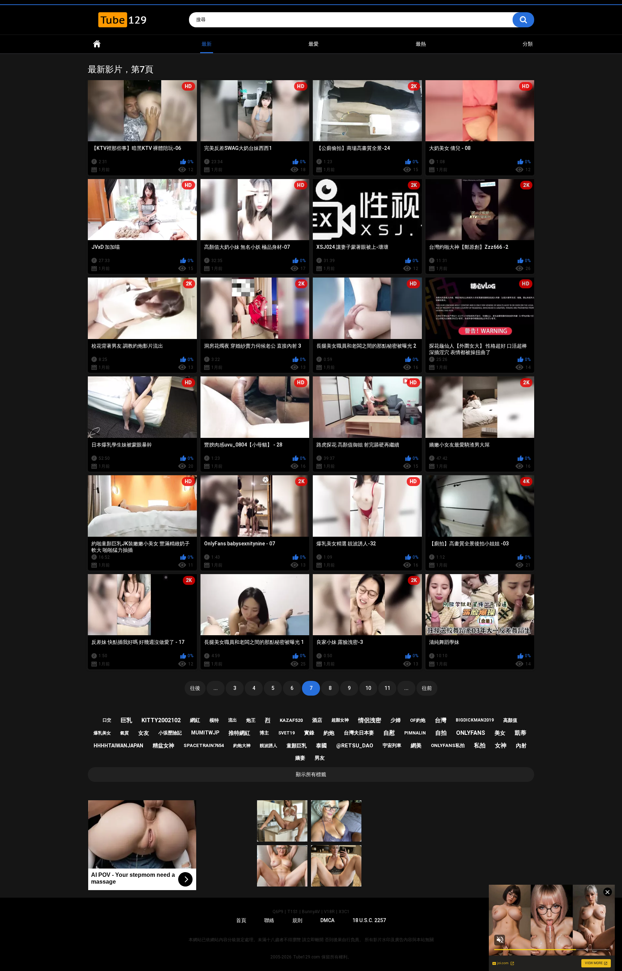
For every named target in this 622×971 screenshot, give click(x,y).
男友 (320, 758)
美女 (500, 733)
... (215, 688)
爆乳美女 (102, 733)
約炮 (329, 733)
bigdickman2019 (475, 720)
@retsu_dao (354, 745)
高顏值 (510, 720)
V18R (329, 911)
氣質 (124, 733)
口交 (107, 720)
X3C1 (344, 911)
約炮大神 (242, 745)
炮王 (251, 720)
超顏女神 (340, 720)
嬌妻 (300, 758)
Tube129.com (306, 956)
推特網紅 (239, 733)
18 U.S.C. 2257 (369, 920)
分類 (528, 44)
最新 (207, 44)
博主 (264, 733)
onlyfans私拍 (448, 745)
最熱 (421, 44)
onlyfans (470, 732)
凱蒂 (520, 732)
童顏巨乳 (297, 745)
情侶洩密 (369, 720)
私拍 (480, 745)
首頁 (97, 44)
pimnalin (415, 733)
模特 (214, 720)
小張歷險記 (170, 733)
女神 (500, 745)
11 (387, 688)
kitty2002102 (161, 720)
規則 (297, 920)
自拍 (441, 732)
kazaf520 (291, 720)
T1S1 (292, 911)
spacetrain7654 (204, 745)
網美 (416, 745)
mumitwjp (205, 733)
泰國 (321, 745)
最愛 (313, 44)
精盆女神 (163, 745)
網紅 (195, 720)
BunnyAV (311, 911)
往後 (195, 688)
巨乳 (126, 720)
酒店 (317, 720)
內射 (521, 745)
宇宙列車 (392, 745)
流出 (232, 720)
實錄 (309, 733)
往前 (427, 688)
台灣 (440, 720)
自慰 (389, 732)
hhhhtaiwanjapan (118, 745)
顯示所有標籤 (311, 774)
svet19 (286, 733)
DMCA (327, 920)
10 (368, 688)
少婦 (396, 720)
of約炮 (417, 720)
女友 (143, 733)
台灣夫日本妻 (359, 733)
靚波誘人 (268, 745)
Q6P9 (277, 911)
